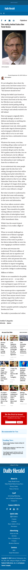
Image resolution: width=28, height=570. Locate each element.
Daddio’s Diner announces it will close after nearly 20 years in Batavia (13, 448)
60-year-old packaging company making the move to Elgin (13, 443)
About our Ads (14, 533)
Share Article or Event (14, 524)
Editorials (2, 323)
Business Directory (14, 543)
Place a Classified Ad (14, 538)
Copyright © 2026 (6, 558)
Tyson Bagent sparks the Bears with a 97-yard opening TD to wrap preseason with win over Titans (13, 453)
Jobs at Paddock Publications (14, 498)
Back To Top (14, 465)
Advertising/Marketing (14, 496)
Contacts (14, 541)
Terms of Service (14, 489)
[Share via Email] (11, 20)
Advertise (14, 536)
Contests (14, 519)
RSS (14, 550)
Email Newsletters (14, 553)
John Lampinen (8, 77)
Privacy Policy (14, 486)
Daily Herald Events (14, 481)
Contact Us (14, 501)
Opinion (23, 20)
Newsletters (14, 526)
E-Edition (15, 516)
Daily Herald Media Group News (14, 484)
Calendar (14, 521)
